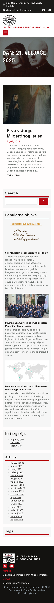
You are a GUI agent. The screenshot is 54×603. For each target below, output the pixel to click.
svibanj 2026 (16, 472)
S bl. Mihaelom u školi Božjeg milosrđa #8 (26, 253)
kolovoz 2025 (17, 501)
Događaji (15, 439)
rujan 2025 (15, 498)
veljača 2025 (16, 520)
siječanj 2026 (17, 485)
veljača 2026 (16, 482)
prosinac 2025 (17, 488)
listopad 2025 (17, 494)
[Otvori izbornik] (5, 32)
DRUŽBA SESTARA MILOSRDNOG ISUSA (26, 28)
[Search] (43, 201)
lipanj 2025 (15, 507)
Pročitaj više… (13, 175)
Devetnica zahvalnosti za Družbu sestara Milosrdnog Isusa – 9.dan (26, 324)
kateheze (15, 443)
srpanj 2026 (16, 466)
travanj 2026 (16, 476)
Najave (13, 446)
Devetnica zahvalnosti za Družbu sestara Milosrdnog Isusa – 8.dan (26, 388)
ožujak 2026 (16, 479)
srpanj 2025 (16, 504)
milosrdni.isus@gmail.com (19, 10)
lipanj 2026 (15, 469)
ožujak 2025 (16, 517)
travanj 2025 (16, 513)
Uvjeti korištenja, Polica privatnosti (22, 587)
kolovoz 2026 (17, 463)
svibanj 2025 (16, 510)
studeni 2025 (17, 491)
